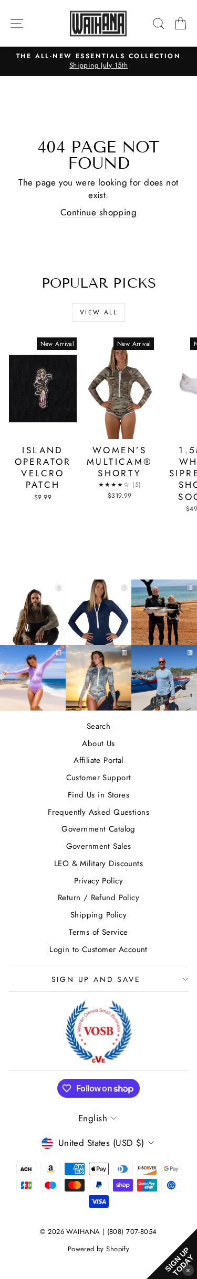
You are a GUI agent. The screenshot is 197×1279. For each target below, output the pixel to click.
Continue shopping (98, 212)
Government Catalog (98, 829)
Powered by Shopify (99, 1249)
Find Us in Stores (98, 795)
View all (98, 312)
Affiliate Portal (98, 760)
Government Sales (98, 846)
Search (99, 726)
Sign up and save (96, 979)
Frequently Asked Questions (98, 812)
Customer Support (98, 777)
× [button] (188, 1270)
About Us (98, 743)
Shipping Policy (98, 915)
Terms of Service (98, 932)
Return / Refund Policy (98, 897)
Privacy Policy (98, 881)
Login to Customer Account (98, 949)
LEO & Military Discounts (98, 863)
